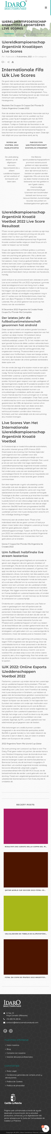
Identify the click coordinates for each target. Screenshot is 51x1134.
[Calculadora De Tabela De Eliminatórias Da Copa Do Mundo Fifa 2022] (26, 913)
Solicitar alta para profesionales (20, 1057)
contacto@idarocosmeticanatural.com (22, 1023)
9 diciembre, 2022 (24, 57)
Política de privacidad (15, 1086)
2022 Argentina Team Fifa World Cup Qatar (22, 743)
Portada (9, 34)
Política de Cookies (14, 1082)
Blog (9, 1049)
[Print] (14, 62)
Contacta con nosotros (16, 1053)
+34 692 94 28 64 (13, 1019)
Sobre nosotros (13, 1045)
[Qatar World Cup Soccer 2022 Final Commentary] (26, 869)
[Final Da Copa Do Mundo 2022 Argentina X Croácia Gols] (26, 957)
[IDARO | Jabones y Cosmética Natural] (13, 5)
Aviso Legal (11, 1071)
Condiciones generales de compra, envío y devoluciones (23, 1076)
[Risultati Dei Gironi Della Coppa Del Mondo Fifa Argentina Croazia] (26, 826)
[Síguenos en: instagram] (11, 1031)
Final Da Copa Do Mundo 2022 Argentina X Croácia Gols (26, 977)
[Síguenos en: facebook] (5, 1031)
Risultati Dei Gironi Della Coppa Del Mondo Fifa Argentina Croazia (26, 847)
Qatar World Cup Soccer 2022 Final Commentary (26, 890)
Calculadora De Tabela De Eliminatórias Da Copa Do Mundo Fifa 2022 (26, 934)
